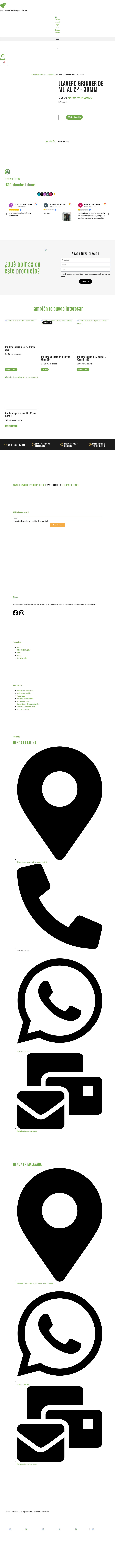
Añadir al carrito (74, 117)
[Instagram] (21, 613)
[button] (57, 39)
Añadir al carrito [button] (11, 370)
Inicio (33, 75)
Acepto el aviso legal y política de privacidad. (31, 521)
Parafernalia (41, 75)
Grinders (51, 75)
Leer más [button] (89, 224)
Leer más (45, 370)
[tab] (50, 141)
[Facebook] (15, 613)
